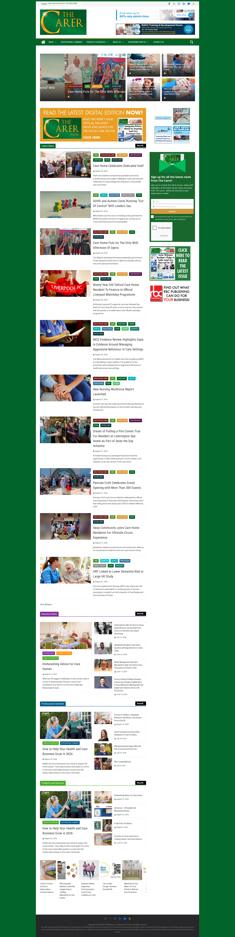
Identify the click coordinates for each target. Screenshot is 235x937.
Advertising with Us (137, 42)
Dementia (104, 560)
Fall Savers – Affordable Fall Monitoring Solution (125, 809)
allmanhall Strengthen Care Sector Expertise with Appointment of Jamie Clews (128, 648)
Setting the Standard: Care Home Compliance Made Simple (115, 888)
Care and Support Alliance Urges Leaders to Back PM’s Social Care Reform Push (177, 91)
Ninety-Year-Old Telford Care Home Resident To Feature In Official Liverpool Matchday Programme (116, 289)
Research (134, 328)
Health (103, 195)
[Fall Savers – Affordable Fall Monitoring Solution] (103, 811)
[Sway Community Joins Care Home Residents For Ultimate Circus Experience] (65, 526)
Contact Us (158, 42)
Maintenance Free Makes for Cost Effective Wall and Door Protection (94, 888)
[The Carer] (43, 42)
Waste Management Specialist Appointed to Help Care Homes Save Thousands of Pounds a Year (128, 665)
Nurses (125, 328)
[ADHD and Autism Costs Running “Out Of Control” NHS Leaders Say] (65, 204)
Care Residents (135, 155)
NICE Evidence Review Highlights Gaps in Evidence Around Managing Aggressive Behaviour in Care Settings (118, 344)
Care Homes (72, 86)
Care (63, 86)
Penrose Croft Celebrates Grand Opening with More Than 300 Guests (117, 485)
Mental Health (128, 195)
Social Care (92, 86)
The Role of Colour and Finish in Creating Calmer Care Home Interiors (128, 837)
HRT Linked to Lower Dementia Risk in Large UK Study (118, 574)
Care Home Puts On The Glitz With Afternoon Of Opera (79, 92)
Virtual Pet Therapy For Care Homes (137, 885)
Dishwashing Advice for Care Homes (61, 666)
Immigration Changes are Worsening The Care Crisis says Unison (177, 67)
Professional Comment (71, 42)
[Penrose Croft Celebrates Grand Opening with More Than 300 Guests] (65, 481)
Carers (131, 324)
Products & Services (96, 42)
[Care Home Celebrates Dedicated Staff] (65, 164)
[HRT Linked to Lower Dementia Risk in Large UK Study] (65, 570)
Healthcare (114, 195)
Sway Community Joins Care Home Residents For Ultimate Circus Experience (116, 532)
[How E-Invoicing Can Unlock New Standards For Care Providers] (103, 735)
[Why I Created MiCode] (103, 764)
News (51, 42)
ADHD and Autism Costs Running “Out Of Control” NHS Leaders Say (118, 203)
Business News (49, 653)
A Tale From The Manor (123, 823)
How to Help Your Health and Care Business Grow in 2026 (64, 751)
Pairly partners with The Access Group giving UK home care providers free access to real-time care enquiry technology (129, 629)
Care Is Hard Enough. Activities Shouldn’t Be (72, 886)
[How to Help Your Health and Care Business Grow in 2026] (66, 725)
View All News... (46, 604)
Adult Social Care (51, 86)
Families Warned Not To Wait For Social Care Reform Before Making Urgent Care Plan (143, 67)
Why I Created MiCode (122, 762)
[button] (54, 42)
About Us (117, 42)
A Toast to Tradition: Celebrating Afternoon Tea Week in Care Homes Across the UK (128, 718)
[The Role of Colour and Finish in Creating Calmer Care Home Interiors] (103, 839)
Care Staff (98, 160)
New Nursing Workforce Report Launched (113, 391)
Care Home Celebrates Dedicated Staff (118, 166)
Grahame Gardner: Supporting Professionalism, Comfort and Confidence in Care (51, 889)
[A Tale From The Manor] (103, 825)
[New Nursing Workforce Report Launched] (65, 388)
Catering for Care (64, 653)
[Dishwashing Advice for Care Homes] (66, 635)
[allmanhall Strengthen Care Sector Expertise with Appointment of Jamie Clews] (103, 649)
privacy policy (184, 216)
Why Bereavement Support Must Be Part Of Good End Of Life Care (127, 747)
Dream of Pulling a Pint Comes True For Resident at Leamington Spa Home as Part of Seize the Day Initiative (116, 438)
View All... (140, 146)
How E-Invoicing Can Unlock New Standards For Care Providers (127, 733)
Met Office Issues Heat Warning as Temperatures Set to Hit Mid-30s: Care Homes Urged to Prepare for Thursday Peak (143, 90)
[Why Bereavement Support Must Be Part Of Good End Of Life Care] (103, 749)
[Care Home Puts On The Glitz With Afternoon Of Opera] (83, 55)
